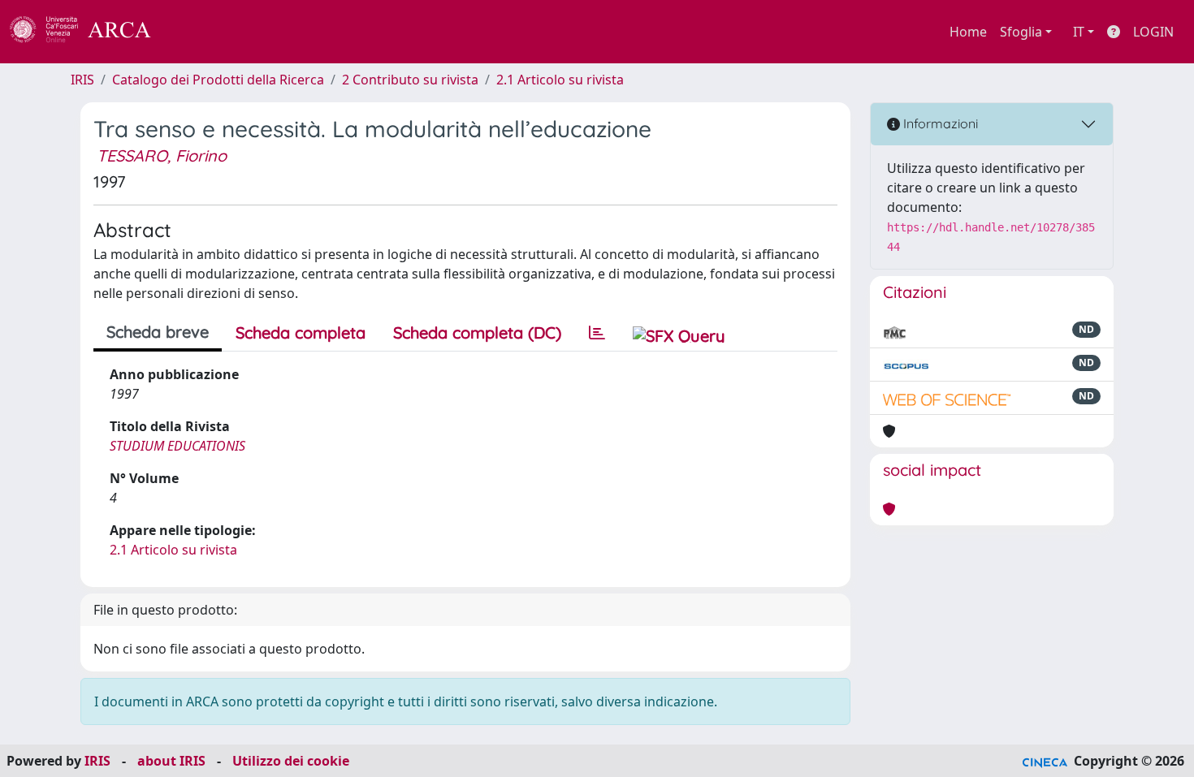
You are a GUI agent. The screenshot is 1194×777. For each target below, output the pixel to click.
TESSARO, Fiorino (162, 155)
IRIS (82, 79)
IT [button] (1078, 32)
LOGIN (1153, 32)
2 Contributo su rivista (410, 79)
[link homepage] (89, 32)
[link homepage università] (195, 32)
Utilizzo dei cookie (290, 761)
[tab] (597, 333)
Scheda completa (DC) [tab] (477, 332)
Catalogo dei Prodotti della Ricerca (218, 79)
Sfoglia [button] (1021, 32)
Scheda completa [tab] (301, 332)
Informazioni (939, 123)
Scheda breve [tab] (157, 332)
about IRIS (171, 761)
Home (968, 32)
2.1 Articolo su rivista (560, 79)
